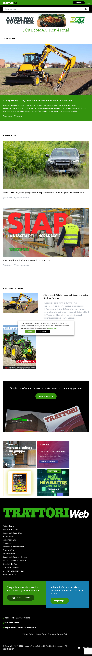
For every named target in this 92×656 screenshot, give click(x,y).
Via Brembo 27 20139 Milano (17, 618)
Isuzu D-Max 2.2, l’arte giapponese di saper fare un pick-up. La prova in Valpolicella (43, 192)
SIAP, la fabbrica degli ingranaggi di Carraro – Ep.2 (27, 260)
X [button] (70, 323)
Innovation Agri (9, 574)
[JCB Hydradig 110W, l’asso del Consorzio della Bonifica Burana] (46, 69)
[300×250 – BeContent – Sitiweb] (53, 454)
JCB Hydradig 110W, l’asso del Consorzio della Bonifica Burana (37, 100)
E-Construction (9, 553)
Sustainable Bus (9, 540)
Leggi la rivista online (21, 597)
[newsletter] (53, 482)
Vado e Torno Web (11, 529)
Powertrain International (13, 546)
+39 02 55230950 (12, 622)
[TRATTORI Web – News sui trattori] (10, 3)
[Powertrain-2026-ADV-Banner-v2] (19, 454)
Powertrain (7, 543)
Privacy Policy (28, 634)
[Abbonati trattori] (19, 482)
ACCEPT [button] (30, 331)
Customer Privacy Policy (58, 634)
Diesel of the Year (10, 564)
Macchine (19, 116)
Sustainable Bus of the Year (14, 560)
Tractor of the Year (11, 567)
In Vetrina (19, 198)
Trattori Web (8, 550)
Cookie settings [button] (43, 331)
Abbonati (79, 3)
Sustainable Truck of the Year (15, 557)
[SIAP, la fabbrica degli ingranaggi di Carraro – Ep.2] (46, 232)
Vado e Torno (8, 526)
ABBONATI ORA (46, 396)
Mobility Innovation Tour (13, 571)
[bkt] (46, 20)
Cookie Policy (41, 634)
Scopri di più (59, 600)
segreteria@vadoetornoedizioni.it (20, 627)
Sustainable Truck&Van (12, 533)
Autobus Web (8, 536)
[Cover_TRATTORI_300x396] (46, 347)
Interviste (26, 265)
